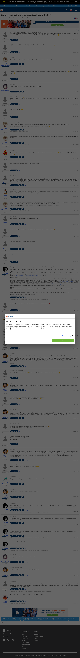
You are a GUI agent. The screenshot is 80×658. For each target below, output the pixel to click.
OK (63, 340)
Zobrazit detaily (66, 336)
